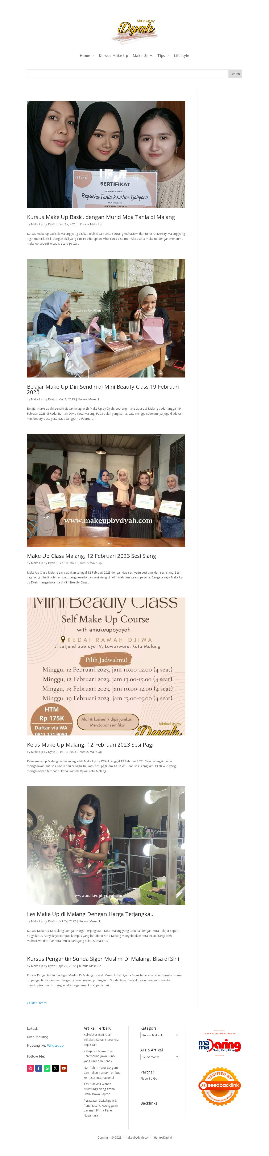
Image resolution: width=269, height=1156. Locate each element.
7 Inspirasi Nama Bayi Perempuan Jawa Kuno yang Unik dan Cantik (99, 1056)
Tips (161, 55)
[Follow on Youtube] (64, 1068)
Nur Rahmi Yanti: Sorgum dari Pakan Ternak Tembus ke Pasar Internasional (102, 1073)
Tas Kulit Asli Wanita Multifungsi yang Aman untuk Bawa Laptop (99, 1089)
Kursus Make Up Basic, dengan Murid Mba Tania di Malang (101, 217)
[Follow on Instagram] (30, 1068)
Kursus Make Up (113, 55)
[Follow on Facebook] (38, 1068)
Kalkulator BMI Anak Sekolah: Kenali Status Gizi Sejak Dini (101, 1040)
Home (85, 55)
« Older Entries (37, 1003)
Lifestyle (181, 55)
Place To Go (148, 1078)
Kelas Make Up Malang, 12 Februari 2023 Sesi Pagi (90, 744)
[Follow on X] (55, 1068)
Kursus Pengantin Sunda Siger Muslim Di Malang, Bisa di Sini (103, 958)
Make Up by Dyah (43, 224)
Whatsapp (55, 1045)
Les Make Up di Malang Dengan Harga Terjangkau (90, 914)
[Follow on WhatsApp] (47, 1068)
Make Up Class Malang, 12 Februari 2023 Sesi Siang (91, 556)
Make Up (141, 55)
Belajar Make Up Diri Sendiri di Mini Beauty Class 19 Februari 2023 (103, 389)
